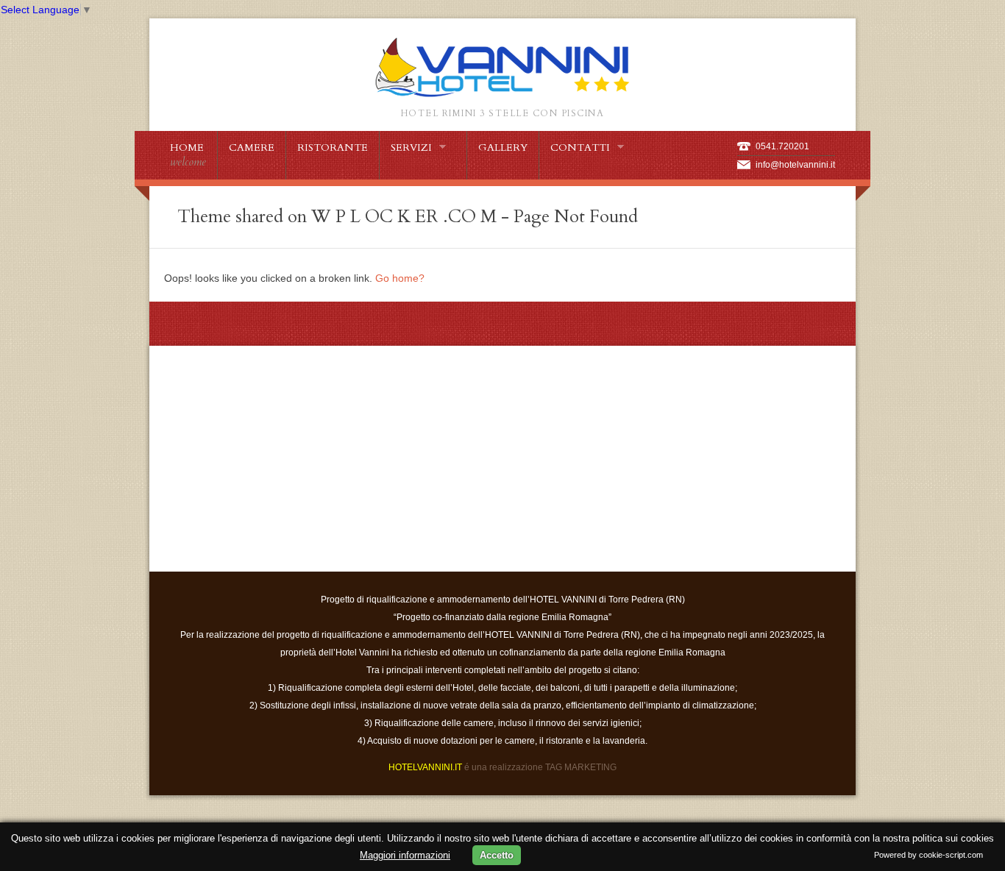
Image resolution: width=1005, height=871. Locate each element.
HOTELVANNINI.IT (425, 767)
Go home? (400, 278)
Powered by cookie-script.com (928, 854)
